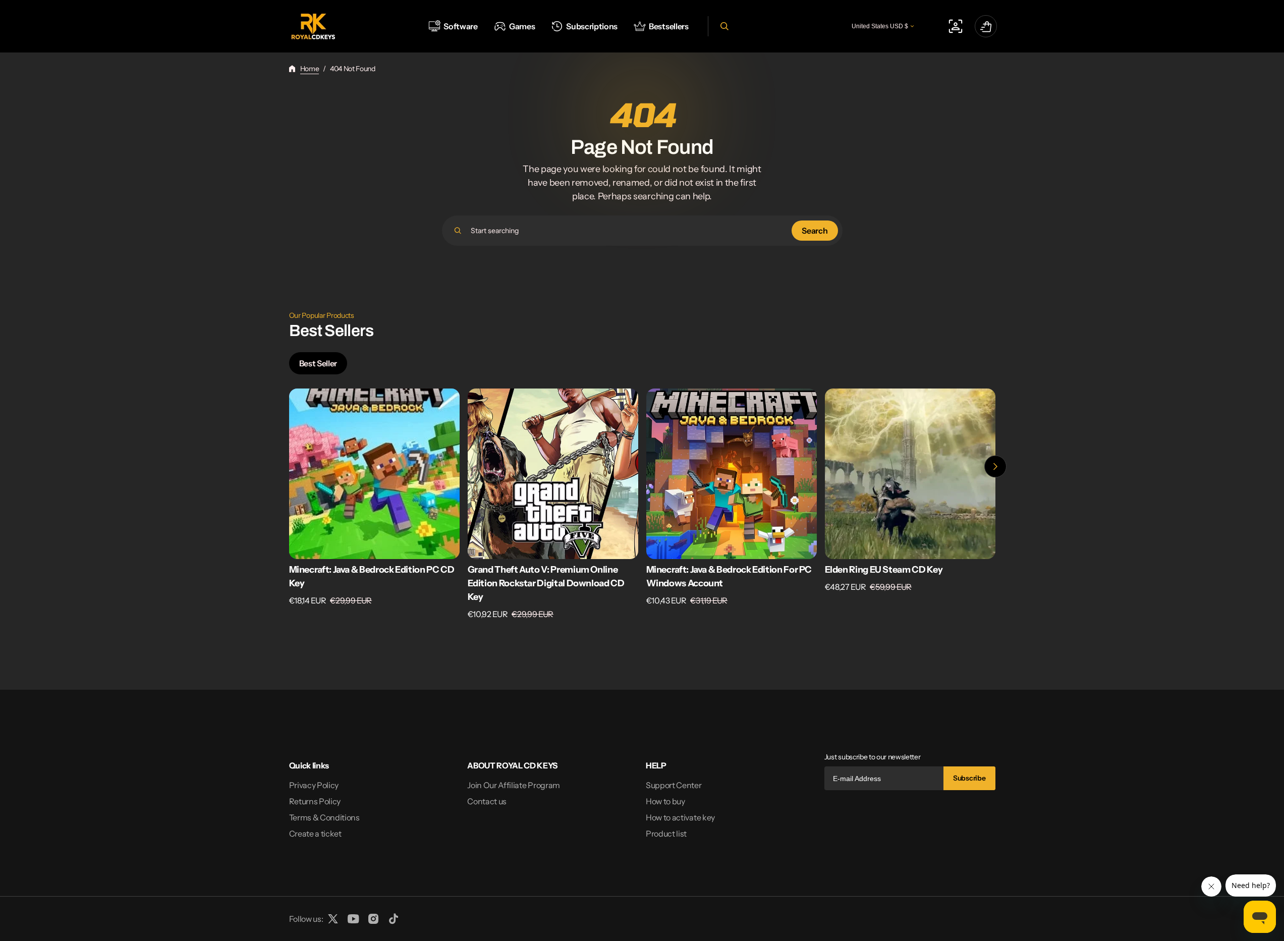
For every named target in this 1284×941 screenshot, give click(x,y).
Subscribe (969, 778)
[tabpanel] (642, 507)
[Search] (457, 230)
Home (309, 68)
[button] (723, 26)
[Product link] (374, 504)
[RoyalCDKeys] (313, 26)
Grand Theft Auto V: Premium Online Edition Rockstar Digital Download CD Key (546, 583)
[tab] (318, 363)
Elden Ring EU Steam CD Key (884, 569)
